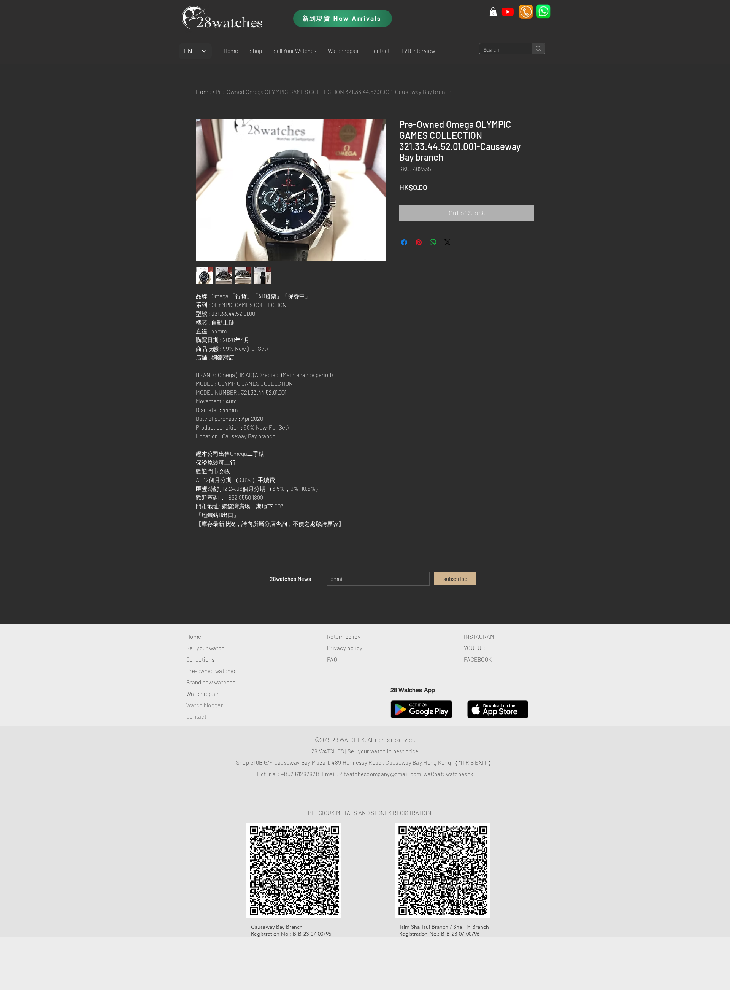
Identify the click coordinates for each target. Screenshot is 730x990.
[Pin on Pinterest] (418, 242)
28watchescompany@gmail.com (380, 773)
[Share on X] (447, 242)
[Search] (538, 48)
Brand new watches (210, 682)
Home (203, 91)
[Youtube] (508, 12)
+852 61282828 (300, 773)
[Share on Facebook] (404, 242)
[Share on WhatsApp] (433, 242)
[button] (256, 50)
